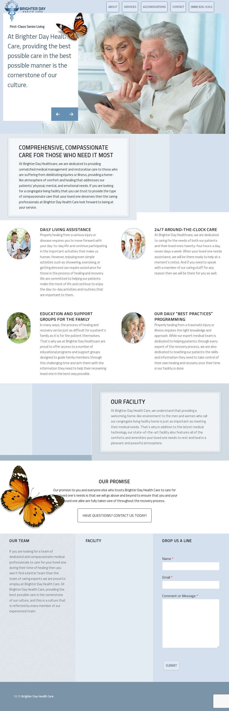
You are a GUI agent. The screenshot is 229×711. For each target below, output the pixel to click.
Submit (171, 665)
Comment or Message (180, 596)
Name (168, 558)
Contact (178, 6)
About (112, 6)
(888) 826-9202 (201, 6)
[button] (58, 114)
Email (167, 577)
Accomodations (154, 6)
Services (130, 6)
